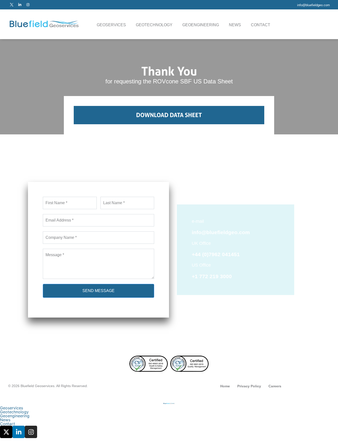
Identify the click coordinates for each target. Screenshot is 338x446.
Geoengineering (200, 25)
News (235, 25)
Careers (274, 386)
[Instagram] (27, 4)
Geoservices (111, 25)
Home (225, 386)
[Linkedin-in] (19, 4)
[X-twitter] (6, 432)
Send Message (98, 291)
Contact (260, 25)
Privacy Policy (249, 386)
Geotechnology (154, 25)
